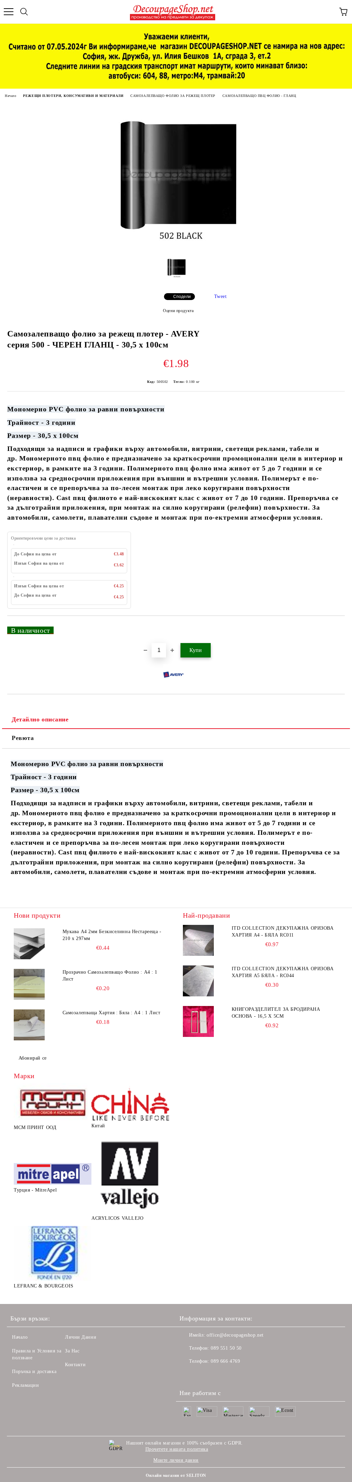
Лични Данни (80, 1337)
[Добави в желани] (335, 627)
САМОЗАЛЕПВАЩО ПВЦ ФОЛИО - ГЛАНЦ (259, 96)
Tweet (220, 296)
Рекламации (25, 1385)
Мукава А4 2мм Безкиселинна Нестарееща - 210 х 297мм (112, 935)
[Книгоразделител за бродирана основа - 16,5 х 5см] (198, 1021)
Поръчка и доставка (34, 1371)
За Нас (72, 1350)
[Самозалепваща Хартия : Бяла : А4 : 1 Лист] (29, 1024)
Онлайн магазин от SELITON (176, 1475)
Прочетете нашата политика (176, 1449)
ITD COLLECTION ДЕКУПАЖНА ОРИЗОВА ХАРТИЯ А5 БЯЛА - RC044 (283, 972)
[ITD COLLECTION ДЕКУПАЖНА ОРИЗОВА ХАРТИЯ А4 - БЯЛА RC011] (198, 940)
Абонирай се (33, 1058)
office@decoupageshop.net (235, 1335)
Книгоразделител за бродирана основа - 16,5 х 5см (276, 1013)
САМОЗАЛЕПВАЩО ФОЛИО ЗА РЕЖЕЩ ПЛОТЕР (173, 96)
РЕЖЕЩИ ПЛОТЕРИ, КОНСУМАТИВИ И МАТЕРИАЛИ (73, 96)
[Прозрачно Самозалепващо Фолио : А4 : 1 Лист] (29, 984)
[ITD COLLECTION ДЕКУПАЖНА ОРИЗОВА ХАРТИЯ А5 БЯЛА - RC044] (198, 980)
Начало (10, 96)
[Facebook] (188, 1375)
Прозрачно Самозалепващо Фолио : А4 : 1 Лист (110, 976)
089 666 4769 (225, 1361)
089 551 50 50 (226, 1348)
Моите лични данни (176, 1460)
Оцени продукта (178, 310)
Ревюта (23, 737)
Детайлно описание (40, 719)
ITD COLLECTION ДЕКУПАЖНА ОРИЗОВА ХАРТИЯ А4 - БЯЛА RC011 (283, 932)
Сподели (182, 296)
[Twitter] (203, 1375)
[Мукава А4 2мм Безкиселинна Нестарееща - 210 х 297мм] (29, 943)
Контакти (75, 1364)
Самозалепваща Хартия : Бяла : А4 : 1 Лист (112, 1012)
